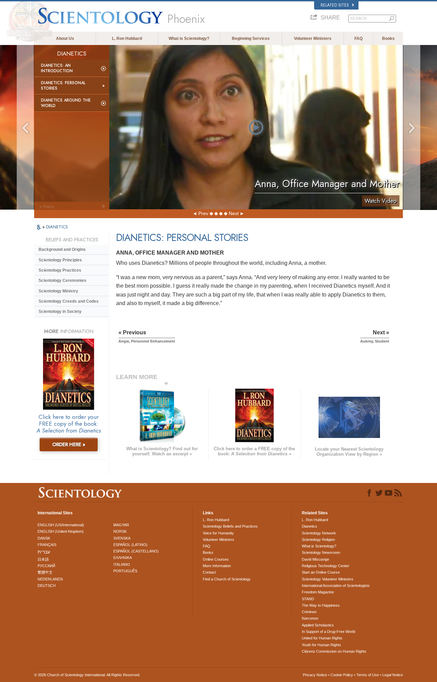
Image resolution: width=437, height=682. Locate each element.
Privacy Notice (315, 675)
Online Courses (216, 559)
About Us (65, 38)
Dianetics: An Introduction (57, 68)
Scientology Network (319, 533)
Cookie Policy (341, 675)
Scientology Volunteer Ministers (327, 579)
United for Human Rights (322, 638)
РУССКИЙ (46, 566)
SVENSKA (121, 538)
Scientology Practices (60, 270)
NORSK (120, 531)
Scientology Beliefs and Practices (230, 526)
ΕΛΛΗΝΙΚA (122, 558)
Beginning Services (251, 38)
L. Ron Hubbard (127, 38)
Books (388, 38)
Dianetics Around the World (66, 103)
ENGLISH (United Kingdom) (61, 531)
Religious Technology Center (325, 566)
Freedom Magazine (318, 592)
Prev (203, 213)
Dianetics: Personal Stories (63, 85)
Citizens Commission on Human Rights (334, 651)
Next (234, 213)
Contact (209, 572)
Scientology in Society (60, 311)
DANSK (44, 538)
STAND (308, 599)
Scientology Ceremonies (62, 280)
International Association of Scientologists (336, 586)
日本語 (43, 559)
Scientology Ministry (58, 291)
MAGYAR (121, 525)
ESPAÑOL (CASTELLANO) (136, 551)
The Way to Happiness (321, 605)
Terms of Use (367, 675)
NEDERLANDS (50, 579)
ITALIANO (121, 564)
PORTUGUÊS (125, 571)
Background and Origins (62, 249)
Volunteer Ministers (313, 38)
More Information (217, 566)
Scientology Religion (318, 539)
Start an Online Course (321, 572)
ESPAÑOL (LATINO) (130, 545)
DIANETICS (57, 227)
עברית (44, 552)
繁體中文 (45, 572)
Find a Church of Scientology (227, 579)
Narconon (310, 618)
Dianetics (309, 526)
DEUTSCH (47, 586)
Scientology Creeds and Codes (69, 301)
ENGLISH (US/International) (61, 525)
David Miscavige (315, 559)
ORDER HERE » (68, 444)
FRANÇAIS (47, 545)
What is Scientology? (189, 38)
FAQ (358, 38)
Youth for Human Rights (321, 645)
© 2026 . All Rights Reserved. (87, 675)
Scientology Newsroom (321, 552)
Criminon (309, 612)
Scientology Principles (60, 260)
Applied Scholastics (318, 625)
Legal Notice (392, 675)
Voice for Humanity (218, 533)
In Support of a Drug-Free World (328, 632)
